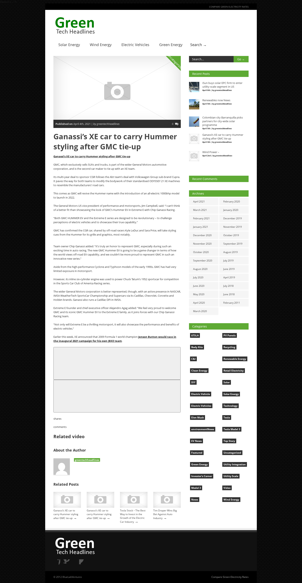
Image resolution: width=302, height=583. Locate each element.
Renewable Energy (235, 359)
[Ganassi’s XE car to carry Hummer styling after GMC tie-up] (67, 507)
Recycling (229, 347)
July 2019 (228, 260)
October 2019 (231, 235)
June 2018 (229, 294)
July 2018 (228, 286)
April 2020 (199, 302)
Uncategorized (175, 61)
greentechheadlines (87, 460)
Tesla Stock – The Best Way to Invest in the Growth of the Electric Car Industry (132, 516)
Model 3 (196, 488)
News (194, 499)
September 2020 (202, 260)
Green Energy (170, 44)
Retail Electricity (234, 370)
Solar (227, 382)
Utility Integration (235, 464)
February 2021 (201, 218)
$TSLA (195, 335)
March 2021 (200, 210)
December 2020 (202, 235)
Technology (230, 406)
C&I (193, 359)
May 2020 (198, 294)
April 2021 (199, 201)
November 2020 (202, 243)
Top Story (229, 441)
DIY (193, 382)
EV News (196, 441)
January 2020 (230, 210)
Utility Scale (231, 476)
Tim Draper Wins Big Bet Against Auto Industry (165, 514)
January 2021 (200, 227)
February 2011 (231, 302)
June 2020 (198, 286)
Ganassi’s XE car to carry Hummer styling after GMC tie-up (91, 156)
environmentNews (202, 429)
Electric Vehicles (135, 44)
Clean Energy (199, 370)
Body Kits (197, 347)
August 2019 (230, 252)
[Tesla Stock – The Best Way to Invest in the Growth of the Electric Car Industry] (134, 507)
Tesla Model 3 (232, 429)
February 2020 (231, 201)
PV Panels (230, 335)
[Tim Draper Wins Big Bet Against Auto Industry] (167, 507)
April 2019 (229, 277)
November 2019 (232, 227)
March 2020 (200, 311)
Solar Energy (69, 44)
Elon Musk (197, 417)
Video (227, 488)
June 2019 (229, 269)
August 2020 (200, 269)
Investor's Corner (201, 476)
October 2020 (201, 252)
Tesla (227, 417)
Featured (196, 452)
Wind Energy (101, 44)
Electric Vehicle (200, 394)
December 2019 (232, 218)
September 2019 (232, 243)
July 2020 (198, 277)
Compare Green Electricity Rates (229, 6)
